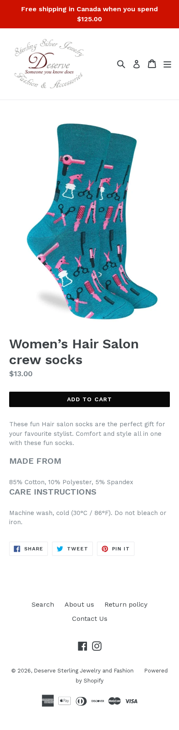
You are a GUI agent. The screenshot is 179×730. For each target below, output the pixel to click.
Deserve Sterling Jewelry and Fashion (84, 671)
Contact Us (89, 618)
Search (43, 604)
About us (79, 604)
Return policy (125, 604)
